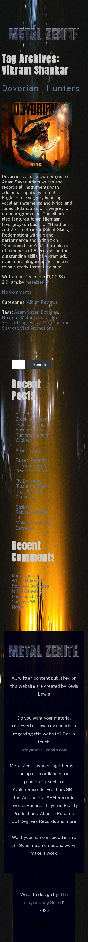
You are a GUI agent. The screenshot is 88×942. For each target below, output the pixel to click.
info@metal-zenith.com (44, 749)
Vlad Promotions (37, 328)
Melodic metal (35, 317)
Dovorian (49, 312)
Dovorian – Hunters (41, 88)
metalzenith (37, 282)
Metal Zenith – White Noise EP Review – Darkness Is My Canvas (30, 583)
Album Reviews (42, 302)
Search (18, 358)
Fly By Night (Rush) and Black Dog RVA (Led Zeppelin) (32, 489)
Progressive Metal (35, 322)
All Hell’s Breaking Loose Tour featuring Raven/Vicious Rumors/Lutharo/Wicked (32, 427)
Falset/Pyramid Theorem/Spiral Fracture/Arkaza (32, 465)
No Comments (16, 292)
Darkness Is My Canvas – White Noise (27, 602)
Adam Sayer (26, 312)
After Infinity (28, 450)
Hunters (10, 317)
